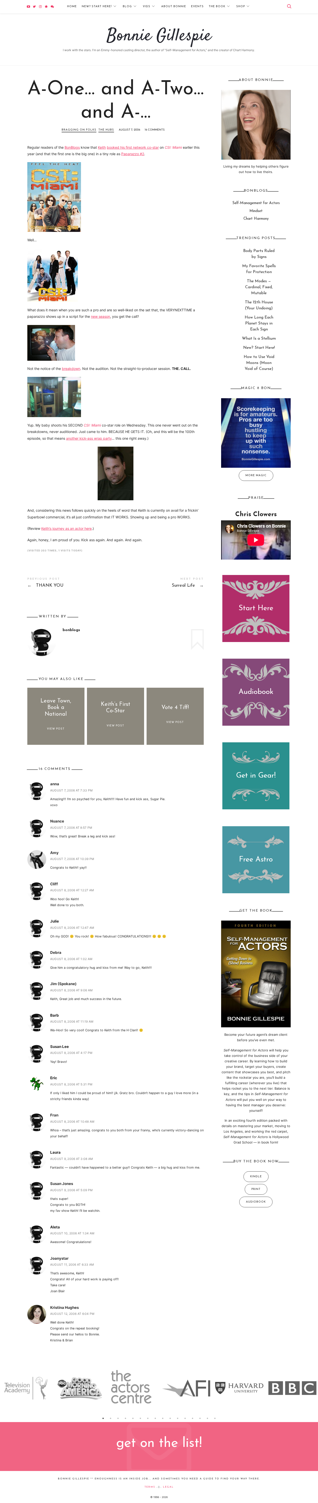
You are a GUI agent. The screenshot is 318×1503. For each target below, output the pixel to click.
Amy (54, 852)
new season (100, 316)
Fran (54, 1115)
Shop (240, 6)
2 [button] (110, 1418)
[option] (26, 1388)
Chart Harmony (256, 219)
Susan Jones (61, 1183)
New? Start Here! (97, 6)
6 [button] (140, 1418)
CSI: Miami (173, 147)
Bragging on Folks (79, 130)
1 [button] (103, 1418)
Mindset (256, 211)
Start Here (255, 608)
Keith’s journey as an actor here (66, 528)
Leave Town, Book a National (55, 707)
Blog (127, 6)
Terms (150, 1487)
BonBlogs (72, 147)
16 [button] (214, 1418)
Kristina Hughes (64, 1307)
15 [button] (207, 1418)
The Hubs (106, 130)
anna (54, 784)
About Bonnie (173, 6)
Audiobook (255, 692)
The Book (217, 6)
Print (256, 1189)
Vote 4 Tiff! (175, 708)
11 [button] (177, 1418)
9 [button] (162, 1418)
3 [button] (118, 1418)
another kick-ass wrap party (89, 438)
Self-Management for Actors (256, 203)
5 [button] (132, 1418)
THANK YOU (71, 583)
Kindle (256, 1176)
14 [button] (200, 1418)
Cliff (54, 884)
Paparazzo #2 (132, 154)
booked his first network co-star (133, 147)
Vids (146, 6)
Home (72, 6)
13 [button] (192, 1418)
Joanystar (59, 1258)
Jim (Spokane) (63, 983)
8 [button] (155, 1418)
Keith (102, 147)
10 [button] (170, 1418)
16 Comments (155, 130)
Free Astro (255, 859)
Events (197, 6)
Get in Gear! (255, 776)
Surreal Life (160, 583)
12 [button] (185, 1418)
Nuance (57, 821)
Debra (55, 952)
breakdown (71, 368)
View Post (56, 729)
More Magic (256, 475)
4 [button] (125, 1418)
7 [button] (147, 1418)
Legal (168, 1487)
